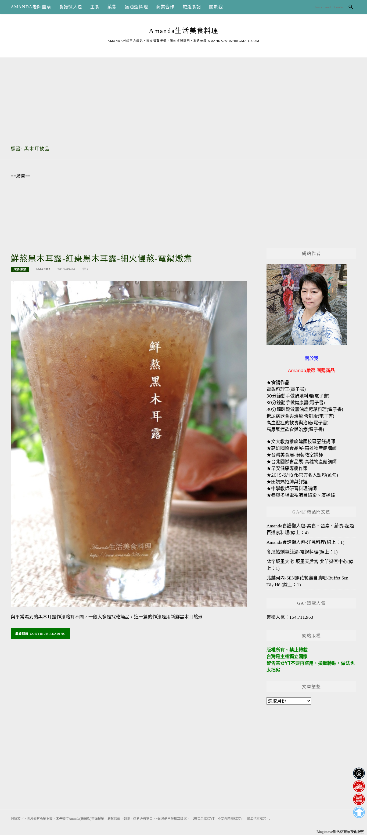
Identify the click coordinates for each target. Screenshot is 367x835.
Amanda (43, 269)
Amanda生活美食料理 (183, 30)
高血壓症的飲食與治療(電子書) (298, 423)
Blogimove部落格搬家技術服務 (340, 832)
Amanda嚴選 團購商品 (311, 370)
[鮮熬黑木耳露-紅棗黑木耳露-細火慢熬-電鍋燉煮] (129, 443)
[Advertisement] (183, 95)
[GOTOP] (358, 812)
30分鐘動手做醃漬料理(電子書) (298, 396)
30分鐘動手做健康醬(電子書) (296, 402)
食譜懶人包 (70, 7)
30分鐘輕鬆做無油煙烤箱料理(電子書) (305, 409)
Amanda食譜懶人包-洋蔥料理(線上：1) (305, 542)
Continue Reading (48, 633)
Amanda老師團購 (31, 7)
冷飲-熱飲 (19, 269)
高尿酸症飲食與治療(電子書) (295, 429)
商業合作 (165, 7)
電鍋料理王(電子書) (286, 389)
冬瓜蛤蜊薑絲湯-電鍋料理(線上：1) (302, 552)
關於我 (216, 7)
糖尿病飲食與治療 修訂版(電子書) (300, 416)
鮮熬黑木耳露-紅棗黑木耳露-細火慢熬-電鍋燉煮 (101, 258)
